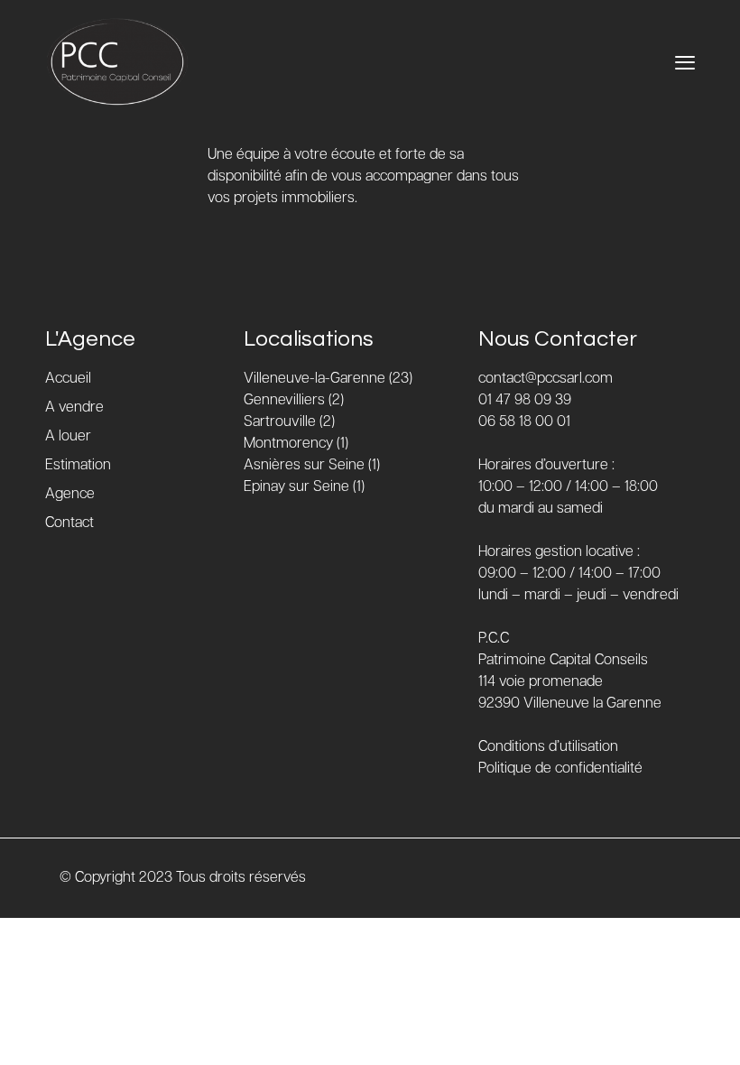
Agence (70, 494)
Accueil (68, 378)
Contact (69, 523)
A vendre (74, 407)
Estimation (78, 465)
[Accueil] (117, 62)
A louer (68, 436)
